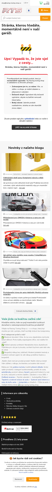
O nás (8, 398)
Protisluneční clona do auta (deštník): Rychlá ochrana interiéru (25, 293)
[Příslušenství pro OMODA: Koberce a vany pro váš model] (26, 202)
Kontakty (9, 404)
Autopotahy (23, 382)
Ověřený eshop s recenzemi (11, 422)
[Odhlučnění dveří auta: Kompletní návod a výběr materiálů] (26, 162)
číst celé (22, 188)
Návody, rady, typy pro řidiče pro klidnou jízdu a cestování (29, 252)
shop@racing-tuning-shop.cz (11, 3)
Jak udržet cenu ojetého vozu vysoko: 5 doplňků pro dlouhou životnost (24, 256)
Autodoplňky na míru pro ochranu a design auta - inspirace (30, 214)
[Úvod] (12, 10)
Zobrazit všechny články (24, 311)
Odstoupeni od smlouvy (10, 453)
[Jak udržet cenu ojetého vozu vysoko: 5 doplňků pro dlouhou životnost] (26, 240)
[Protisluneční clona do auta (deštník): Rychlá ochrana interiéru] (26, 277)
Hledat (45, 18)
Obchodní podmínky (13, 401)
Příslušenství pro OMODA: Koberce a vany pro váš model (24, 219)
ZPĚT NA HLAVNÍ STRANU (26, 127)
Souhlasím (33, 479)
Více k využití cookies (26, 472)
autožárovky (6, 372)
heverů (27, 372)
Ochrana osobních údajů (14, 409)
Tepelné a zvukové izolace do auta (15, 380)
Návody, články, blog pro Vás (16, 406)
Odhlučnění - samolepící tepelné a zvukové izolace (27, 174)
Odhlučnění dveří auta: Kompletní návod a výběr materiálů (23, 179)
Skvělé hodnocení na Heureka (12, 449)
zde (35, 487)
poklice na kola (19, 367)
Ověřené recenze (8, 377)
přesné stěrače (37, 367)
